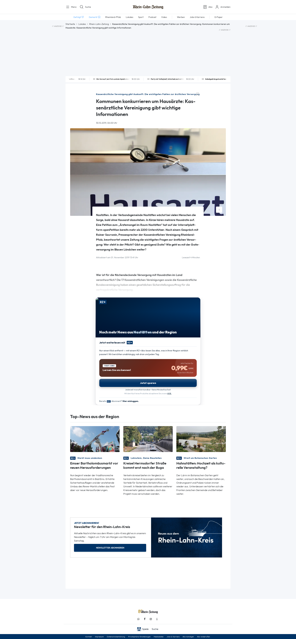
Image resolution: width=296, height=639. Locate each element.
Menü (73, 7)
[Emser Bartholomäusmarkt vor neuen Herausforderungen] (95, 438)
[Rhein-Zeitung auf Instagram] (150, 619)
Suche (88, 7)
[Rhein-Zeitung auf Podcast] (156, 619)
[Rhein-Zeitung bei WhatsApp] (138, 619)
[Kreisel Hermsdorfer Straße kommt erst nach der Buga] (148, 438)
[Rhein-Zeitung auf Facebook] (144, 619)
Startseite (70, 24)
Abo (210, 7)
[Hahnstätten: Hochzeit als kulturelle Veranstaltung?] (201, 438)
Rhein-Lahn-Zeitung (99, 24)
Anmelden (225, 7)
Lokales (82, 24)
